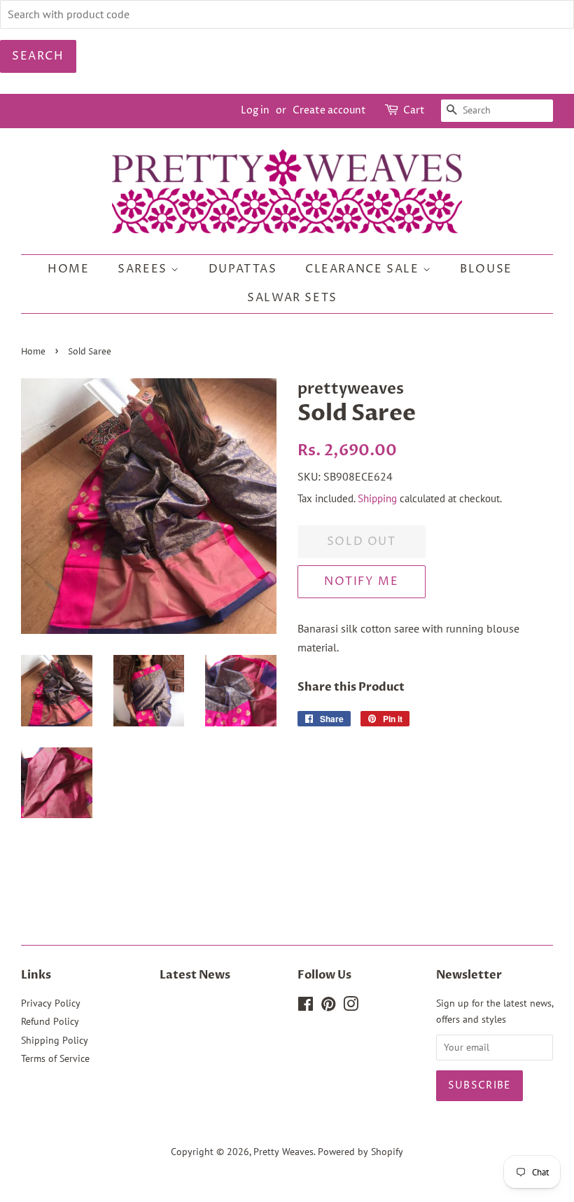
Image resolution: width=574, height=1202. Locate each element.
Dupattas (243, 269)
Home (68, 269)
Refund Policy (50, 1021)
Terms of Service (55, 1058)
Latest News (195, 975)
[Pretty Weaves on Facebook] (306, 1006)
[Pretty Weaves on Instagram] (350, 1006)
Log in (255, 110)
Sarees (144, 269)
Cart (414, 110)
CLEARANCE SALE (364, 269)
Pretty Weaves (283, 1151)
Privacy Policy (50, 1003)
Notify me (361, 581)
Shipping (377, 498)
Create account (329, 110)
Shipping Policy (54, 1040)
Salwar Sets (292, 297)
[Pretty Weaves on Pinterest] (328, 1006)
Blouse (486, 269)
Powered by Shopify (360, 1151)
